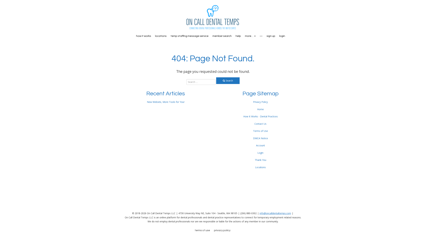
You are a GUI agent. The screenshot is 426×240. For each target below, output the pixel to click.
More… (249, 36)
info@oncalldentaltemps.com (275, 213)
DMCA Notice (260, 138)
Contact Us (260, 123)
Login (260, 152)
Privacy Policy (260, 102)
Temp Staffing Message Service (190, 36)
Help (238, 36)
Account (260, 145)
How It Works (143, 36)
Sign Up (271, 36)
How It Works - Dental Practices (260, 116)
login (282, 36)
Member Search (222, 36)
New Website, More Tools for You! (165, 102)
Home (260, 109)
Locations (161, 36)
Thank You (260, 160)
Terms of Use (260, 130)
